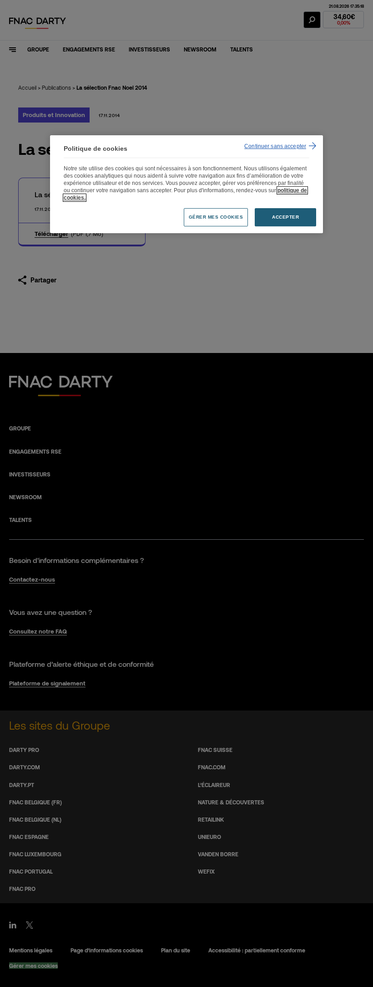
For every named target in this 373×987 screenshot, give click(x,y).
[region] (186, 184)
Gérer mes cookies (216, 217)
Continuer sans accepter (275, 146)
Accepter (285, 217)
